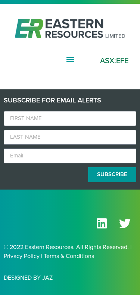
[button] (70, 59)
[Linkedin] (101, 223)
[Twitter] (124, 223)
